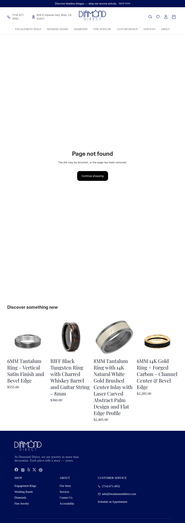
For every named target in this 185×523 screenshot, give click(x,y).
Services (64, 491)
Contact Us (66, 497)
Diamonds (20, 497)
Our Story (65, 485)
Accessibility (67, 503)
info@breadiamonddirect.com (119, 494)
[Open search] (150, 17)
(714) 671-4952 (111, 486)
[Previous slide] (139, 337)
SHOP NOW (124, 3)
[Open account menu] (166, 17)
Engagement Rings (25, 485)
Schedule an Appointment (112, 501)
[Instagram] (23, 470)
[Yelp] (28, 470)
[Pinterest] (40, 470)
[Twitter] (34, 470)
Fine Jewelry (21, 503)
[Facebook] (16, 470)
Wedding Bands (23, 491)
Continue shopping (92, 175)
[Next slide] (175, 337)
